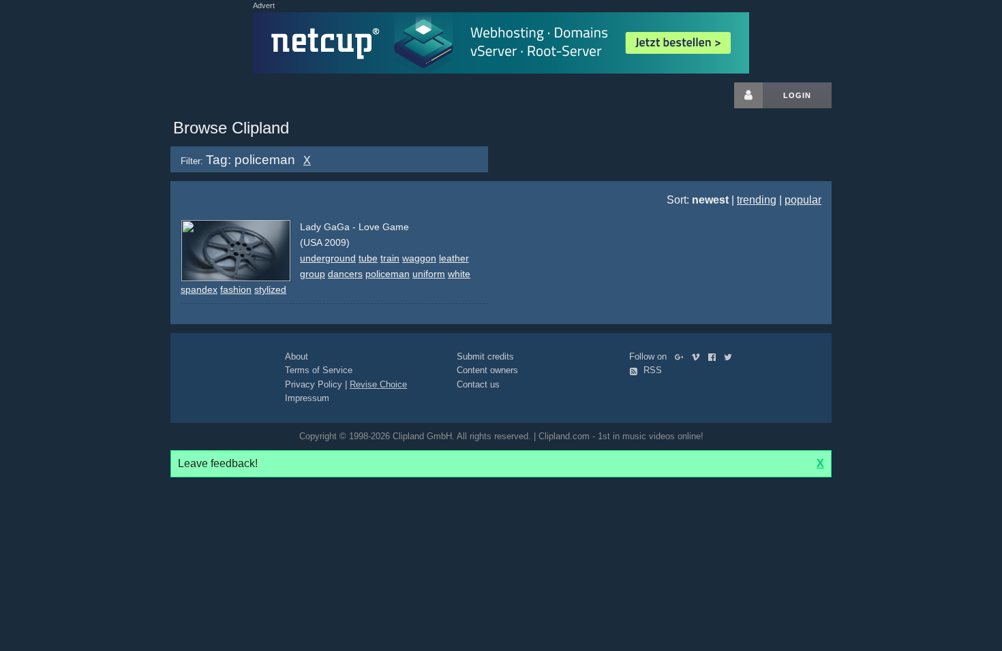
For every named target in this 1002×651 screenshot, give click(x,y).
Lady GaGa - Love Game (354, 226)
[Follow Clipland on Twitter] (731, 356)
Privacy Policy (313, 384)
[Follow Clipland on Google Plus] (682, 356)
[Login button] (748, 95)
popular (803, 200)
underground (328, 258)
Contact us (478, 384)
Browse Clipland (231, 127)
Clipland (242, 95)
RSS (651, 370)
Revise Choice (378, 384)
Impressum (307, 398)
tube (368, 258)
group (312, 273)
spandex (199, 289)
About (296, 356)
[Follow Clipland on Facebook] (714, 356)
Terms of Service (318, 370)
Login (797, 95)
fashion (236, 289)
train (389, 258)
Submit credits (485, 356)
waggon (419, 258)
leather (454, 258)
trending (756, 200)
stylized (270, 289)
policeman (387, 273)
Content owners (487, 370)
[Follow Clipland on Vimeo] (698, 356)
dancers (345, 273)
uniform (428, 273)
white (459, 273)
